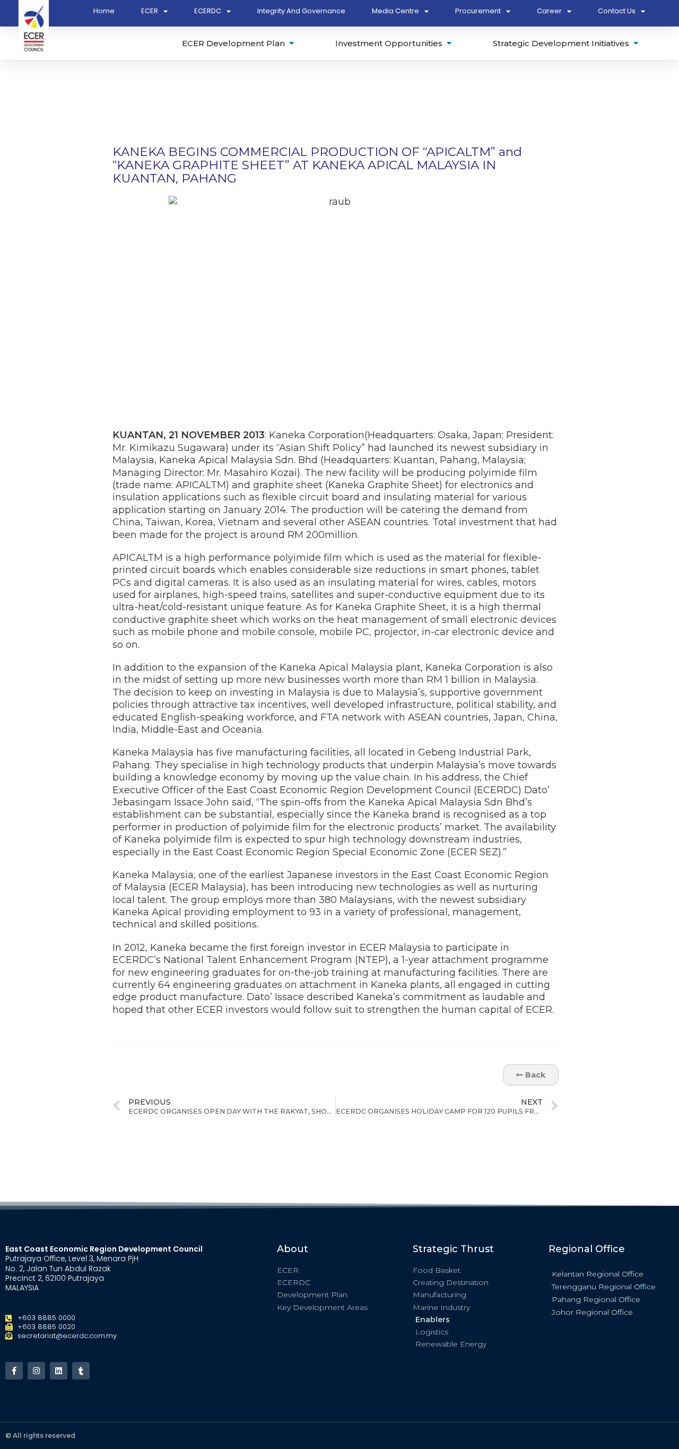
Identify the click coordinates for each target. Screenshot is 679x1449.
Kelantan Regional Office (597, 1274)
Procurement (478, 11)
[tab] (239, 43)
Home (104, 11)
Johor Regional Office (592, 1312)
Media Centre (395, 11)
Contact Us (617, 11)
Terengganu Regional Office (604, 1286)
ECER (149, 11)
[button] (611, 1273)
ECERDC (207, 11)
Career (549, 11)
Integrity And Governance (301, 11)
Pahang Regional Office (596, 1299)
